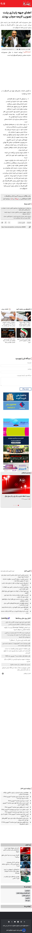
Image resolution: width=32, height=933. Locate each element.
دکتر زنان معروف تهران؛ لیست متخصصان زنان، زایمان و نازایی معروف (11, 850)
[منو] (4, 4)
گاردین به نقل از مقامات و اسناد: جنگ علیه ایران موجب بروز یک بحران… (16, 596)
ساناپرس (28, 898)
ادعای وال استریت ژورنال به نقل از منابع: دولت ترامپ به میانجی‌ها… (15, 584)
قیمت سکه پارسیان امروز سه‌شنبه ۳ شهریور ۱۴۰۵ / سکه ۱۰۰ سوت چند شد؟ (15, 797)
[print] (17, 49)
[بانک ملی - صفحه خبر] (16, 396)
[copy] (29, 227)
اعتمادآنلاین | (27, 52)
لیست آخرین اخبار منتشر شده (7, 571)
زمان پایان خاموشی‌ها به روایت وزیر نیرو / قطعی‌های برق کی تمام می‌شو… (15, 819)
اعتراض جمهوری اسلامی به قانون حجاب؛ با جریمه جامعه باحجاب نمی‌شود (17, 213)
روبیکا (16, 198)
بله (11, 198)
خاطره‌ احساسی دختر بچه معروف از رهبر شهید (16, 496)
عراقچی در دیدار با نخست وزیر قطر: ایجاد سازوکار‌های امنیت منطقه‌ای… (15, 600)
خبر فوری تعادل (26, 895)
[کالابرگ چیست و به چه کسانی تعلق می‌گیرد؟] (25, 857)
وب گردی (28, 845)
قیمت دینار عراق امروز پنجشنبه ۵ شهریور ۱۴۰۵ (16, 812)
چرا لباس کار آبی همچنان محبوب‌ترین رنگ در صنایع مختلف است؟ (10, 864)
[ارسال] (19, 49)
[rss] (23, 922)
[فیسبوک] (5, 222)
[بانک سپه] (16, 440)
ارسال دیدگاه (25, 389)
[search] (2, 4)
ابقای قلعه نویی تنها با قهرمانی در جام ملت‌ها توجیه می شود (15, 608)
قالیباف (29, 223)
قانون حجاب (21, 223)
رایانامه (29, 369)
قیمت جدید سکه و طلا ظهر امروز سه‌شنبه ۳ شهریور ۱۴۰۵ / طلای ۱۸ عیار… (15, 804)
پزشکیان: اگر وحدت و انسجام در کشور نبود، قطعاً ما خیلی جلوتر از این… (15, 588)
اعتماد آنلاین (9, 925)
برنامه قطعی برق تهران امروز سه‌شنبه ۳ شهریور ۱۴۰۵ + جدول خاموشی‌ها (14, 823)
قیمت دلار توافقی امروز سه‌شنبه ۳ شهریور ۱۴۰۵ (16, 807)
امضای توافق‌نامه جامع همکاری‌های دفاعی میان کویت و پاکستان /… (16, 604)
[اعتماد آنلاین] (26, 4)
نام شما (29, 363)
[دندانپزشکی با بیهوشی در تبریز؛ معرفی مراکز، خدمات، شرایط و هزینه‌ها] (25, 872)
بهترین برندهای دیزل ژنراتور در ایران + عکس (11, 877)
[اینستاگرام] (20, 922)
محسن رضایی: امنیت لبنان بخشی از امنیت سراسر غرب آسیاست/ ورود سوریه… (14, 576)
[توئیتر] (11, 922)
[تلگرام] (2, 223)
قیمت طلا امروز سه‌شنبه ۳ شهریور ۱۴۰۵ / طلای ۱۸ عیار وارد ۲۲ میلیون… (14, 815)
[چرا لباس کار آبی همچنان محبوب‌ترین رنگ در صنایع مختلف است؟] (25, 865)
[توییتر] (9, 223)
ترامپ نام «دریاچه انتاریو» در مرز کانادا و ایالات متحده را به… (14, 612)
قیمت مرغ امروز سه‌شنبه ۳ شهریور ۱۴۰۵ (18, 801)
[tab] (18, 505)
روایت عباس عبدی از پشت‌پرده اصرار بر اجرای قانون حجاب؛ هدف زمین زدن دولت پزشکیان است (16, 217)
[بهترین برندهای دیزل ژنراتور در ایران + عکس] (25, 879)
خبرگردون (27, 890)
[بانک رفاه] (16, 467)
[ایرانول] (16, 449)
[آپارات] (8, 922)
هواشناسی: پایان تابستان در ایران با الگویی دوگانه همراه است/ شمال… (15, 793)
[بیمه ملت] (16, 405)
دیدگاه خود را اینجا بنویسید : (24, 375)
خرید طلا (28, 900)
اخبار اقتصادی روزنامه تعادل (23, 893)
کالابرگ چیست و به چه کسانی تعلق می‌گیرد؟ (10, 856)
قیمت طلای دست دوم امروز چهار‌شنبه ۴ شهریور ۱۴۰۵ (14, 810)
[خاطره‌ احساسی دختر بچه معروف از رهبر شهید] (16, 484)
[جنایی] (16, 458)
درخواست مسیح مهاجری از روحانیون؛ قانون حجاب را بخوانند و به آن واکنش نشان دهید (15, 209)
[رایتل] (16, 431)
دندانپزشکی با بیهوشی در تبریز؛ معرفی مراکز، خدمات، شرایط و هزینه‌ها (11, 871)
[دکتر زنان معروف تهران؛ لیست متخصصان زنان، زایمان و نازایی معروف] (25, 850)
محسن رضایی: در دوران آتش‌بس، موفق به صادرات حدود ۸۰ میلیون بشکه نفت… (15, 580)
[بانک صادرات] (16, 423)
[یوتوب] (14, 922)
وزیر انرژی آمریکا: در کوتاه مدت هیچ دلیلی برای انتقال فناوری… (15, 592)
